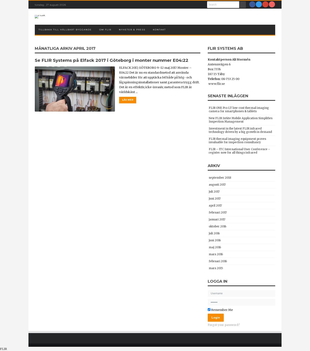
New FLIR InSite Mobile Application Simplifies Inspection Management (240, 119)
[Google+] (265, 4)
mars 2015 (216, 268)
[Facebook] (252, 4)
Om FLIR (105, 29)
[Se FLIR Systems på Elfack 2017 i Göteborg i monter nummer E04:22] (75, 89)
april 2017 (215, 205)
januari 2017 (217, 219)
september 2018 (220, 178)
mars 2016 (216, 254)
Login (216, 317)
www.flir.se (216, 84)
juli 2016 (214, 233)
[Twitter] (259, 4)
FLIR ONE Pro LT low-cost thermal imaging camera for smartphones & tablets (239, 109)
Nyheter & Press (132, 29)
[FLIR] (40, 16)
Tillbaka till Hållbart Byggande (65, 29)
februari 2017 (218, 212)
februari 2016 (218, 261)
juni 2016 (215, 240)
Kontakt (159, 29)
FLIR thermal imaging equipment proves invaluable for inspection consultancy (237, 140)
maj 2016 (215, 247)
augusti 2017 (217, 184)
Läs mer (127, 99)
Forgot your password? (224, 325)
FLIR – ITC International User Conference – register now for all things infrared (239, 150)
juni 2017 (215, 198)
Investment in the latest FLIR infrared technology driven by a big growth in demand (240, 130)
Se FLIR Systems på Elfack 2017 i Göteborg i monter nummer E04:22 (111, 60)
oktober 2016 (217, 226)
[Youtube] (272, 4)
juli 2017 (214, 191)
